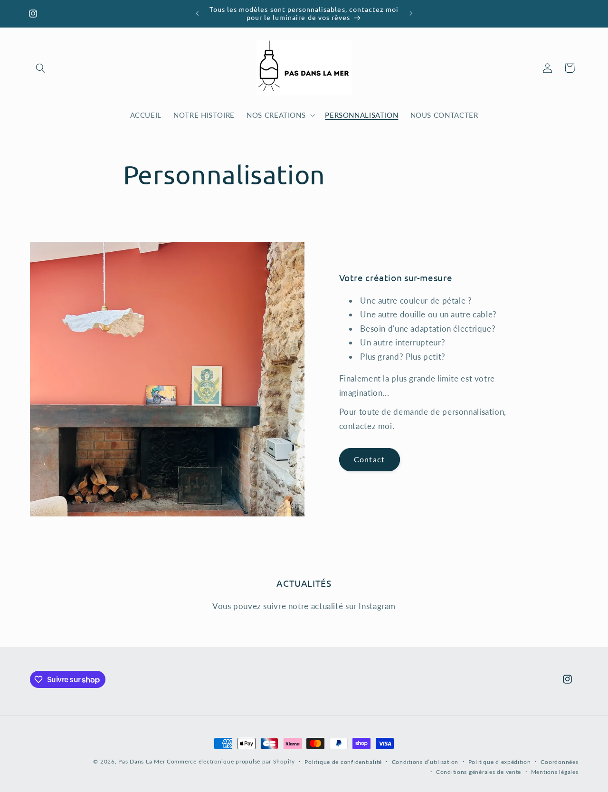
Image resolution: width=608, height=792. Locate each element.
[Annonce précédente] (197, 13)
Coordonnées (559, 762)
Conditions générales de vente (478, 772)
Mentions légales (555, 772)
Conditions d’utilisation (425, 762)
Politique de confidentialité (343, 762)
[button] (41, 68)
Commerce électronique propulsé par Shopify (231, 761)
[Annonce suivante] (410, 13)
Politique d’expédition (499, 762)
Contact (369, 459)
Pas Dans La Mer (141, 761)
